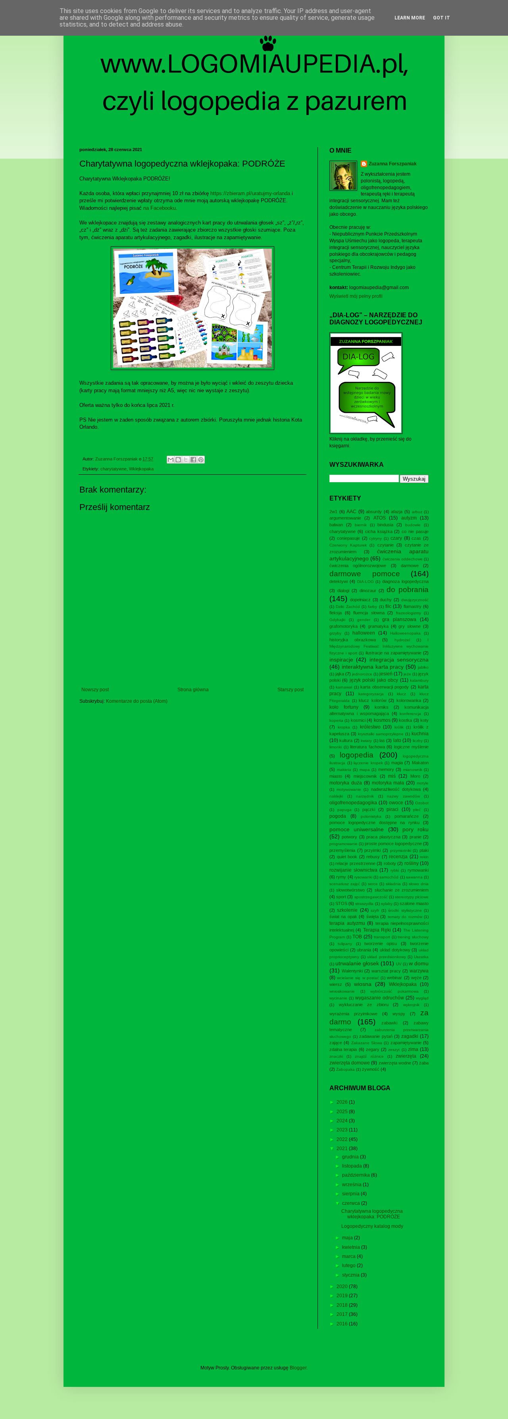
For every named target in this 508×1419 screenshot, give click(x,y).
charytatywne (113, 468)
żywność (370, 1069)
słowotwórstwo (350, 890)
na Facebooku (159, 208)
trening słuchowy (413, 937)
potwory (349, 836)
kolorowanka (408, 700)
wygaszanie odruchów (379, 998)
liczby (418, 740)
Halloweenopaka (405, 633)
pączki (368, 809)
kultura (345, 740)
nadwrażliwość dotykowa (396, 789)
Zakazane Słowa (366, 1043)
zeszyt (394, 1049)
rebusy (373, 856)
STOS (341, 903)
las (382, 740)
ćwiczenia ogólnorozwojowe (357, 565)
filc (388, 606)
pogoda (337, 816)
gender (363, 619)
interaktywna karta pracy (373, 666)
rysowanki (363, 877)
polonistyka (371, 816)
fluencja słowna (369, 612)
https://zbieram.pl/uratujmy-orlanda (250, 193)
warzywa (419, 971)
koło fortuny (343, 707)
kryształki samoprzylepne (381, 734)
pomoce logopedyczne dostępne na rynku (374, 822)
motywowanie (349, 789)
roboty (390, 863)
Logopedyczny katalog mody (372, 1226)
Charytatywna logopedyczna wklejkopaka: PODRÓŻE (372, 1214)
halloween (363, 633)
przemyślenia (342, 850)
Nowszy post (95, 689)
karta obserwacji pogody (384, 687)
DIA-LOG (365, 581)
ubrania (364, 949)
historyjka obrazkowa (352, 639)
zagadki (409, 1036)
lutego (349, 1265)
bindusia (385, 524)
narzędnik (365, 796)
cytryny (375, 538)
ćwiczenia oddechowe (403, 559)
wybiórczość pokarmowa (394, 991)
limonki (335, 747)
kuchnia (420, 733)
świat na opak (343, 916)
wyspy (399, 1013)
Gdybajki (337, 619)
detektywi (338, 581)
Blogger (298, 1368)
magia (397, 762)
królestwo (370, 727)
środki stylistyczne (404, 910)
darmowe (410, 565)
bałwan (336, 524)
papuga (344, 809)
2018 (343, 1305)
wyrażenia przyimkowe (353, 1013)
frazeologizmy (408, 613)
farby (372, 606)
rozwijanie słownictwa (353, 870)
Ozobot (422, 803)
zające (335, 1042)
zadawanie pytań (375, 1036)
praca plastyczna (383, 836)
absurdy (374, 511)
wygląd (422, 998)
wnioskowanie (342, 991)
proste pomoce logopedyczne (393, 843)
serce (373, 884)
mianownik (412, 769)
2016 (343, 1324)
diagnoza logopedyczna (405, 581)
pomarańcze (406, 816)
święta (372, 916)
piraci (392, 809)
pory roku (415, 829)
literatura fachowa (367, 746)
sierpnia (351, 1194)
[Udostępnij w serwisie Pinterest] (201, 460)
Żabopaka (345, 1069)
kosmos (382, 720)
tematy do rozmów (405, 917)
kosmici (358, 720)
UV (399, 964)
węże (416, 977)
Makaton (420, 762)
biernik (361, 525)
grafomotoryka (343, 626)
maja (348, 1238)
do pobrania (408, 589)
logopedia (356, 755)
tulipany (345, 944)
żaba (424, 1062)
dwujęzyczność (415, 600)
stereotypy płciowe (412, 897)
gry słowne (409, 626)
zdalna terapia (343, 1049)
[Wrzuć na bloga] (178, 460)
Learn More (409, 18)
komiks (382, 707)
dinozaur (368, 590)
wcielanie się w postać (358, 978)
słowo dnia (419, 884)
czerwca (351, 1203)
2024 (343, 1121)
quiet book (347, 856)
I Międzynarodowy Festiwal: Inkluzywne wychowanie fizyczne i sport (379, 647)
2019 (343, 1295)
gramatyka (378, 626)
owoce (396, 802)
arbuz (417, 512)
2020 (343, 1286)
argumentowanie (345, 518)
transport (382, 937)
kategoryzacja (371, 694)
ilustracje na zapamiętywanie (393, 652)
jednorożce (362, 674)
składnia (393, 884)
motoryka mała (388, 783)
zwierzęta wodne (395, 1062)
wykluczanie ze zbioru (364, 1004)
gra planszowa (399, 619)
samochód (388, 877)
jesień (386, 674)
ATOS (379, 518)
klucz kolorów (373, 700)
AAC (351, 511)
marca (349, 1256)
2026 (343, 1102)
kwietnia (351, 1247)
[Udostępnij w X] (186, 460)
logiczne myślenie (411, 746)
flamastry (412, 606)
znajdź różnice (369, 1056)
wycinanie (338, 998)
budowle (413, 525)
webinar (394, 977)
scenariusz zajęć (344, 884)
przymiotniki (400, 850)
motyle (423, 783)
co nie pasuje (415, 531)
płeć (417, 809)
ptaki (424, 850)
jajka (339, 673)
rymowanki (418, 870)
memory (386, 769)
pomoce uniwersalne (356, 829)
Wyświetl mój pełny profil (356, 296)
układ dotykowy (395, 949)
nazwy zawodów (403, 796)
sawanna (414, 877)
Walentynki (352, 970)
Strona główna (193, 689)
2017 (343, 1314)
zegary (372, 1049)
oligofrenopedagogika (353, 802)
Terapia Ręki (377, 930)
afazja (396, 511)
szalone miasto (414, 903)
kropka (344, 727)
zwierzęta (406, 1056)
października (356, 1175)
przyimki (372, 850)
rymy (341, 876)
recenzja (398, 856)
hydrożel (402, 640)
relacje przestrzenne (355, 863)
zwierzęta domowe (349, 1063)
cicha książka (379, 531)
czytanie (385, 545)
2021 (343, 1148)
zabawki (389, 1022)
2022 (343, 1139)
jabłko (423, 667)
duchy (386, 599)
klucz (401, 694)
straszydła (364, 903)
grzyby (335, 633)
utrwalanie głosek (357, 963)
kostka (405, 720)
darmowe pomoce (364, 574)
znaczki (336, 1056)
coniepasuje (348, 538)
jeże (407, 674)
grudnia (351, 1157)
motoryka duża (345, 783)
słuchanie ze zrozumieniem (402, 890)
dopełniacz (360, 599)
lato (397, 740)
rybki (395, 870)
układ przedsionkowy (386, 957)
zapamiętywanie (406, 1042)
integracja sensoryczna (399, 659)
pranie (415, 836)
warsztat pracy (386, 970)
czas (416, 538)
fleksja (335, 612)
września (352, 1184)
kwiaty (366, 740)
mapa (365, 769)
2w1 (333, 511)
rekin (424, 857)
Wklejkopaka (141, 468)
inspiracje (341, 659)
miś (392, 776)
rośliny (411, 863)
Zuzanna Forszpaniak (393, 164)
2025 (343, 1111)
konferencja (410, 713)
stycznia (351, 1275)
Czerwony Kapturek (348, 545)
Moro (415, 776)
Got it (441, 18)
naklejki (336, 796)
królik (399, 727)
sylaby (387, 903)
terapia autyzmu (347, 923)
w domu (419, 963)
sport (341, 896)
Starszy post (290, 689)
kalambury (419, 680)
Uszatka (421, 957)
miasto (335, 776)
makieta (344, 769)
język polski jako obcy (374, 680)
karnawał (344, 687)
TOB (357, 937)
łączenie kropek (368, 763)
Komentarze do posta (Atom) (136, 701)
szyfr (375, 910)
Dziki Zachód (348, 606)
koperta (336, 720)
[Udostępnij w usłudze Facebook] (193, 460)
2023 (343, 1130)
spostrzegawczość (371, 897)
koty (424, 720)
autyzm (409, 518)
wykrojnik (411, 1005)
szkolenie (347, 910)
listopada (352, 1166)
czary (396, 538)
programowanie (343, 844)
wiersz (335, 984)
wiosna (362, 984)
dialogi (343, 590)
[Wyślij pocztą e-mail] (171, 460)
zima (413, 1049)
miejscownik (365, 776)
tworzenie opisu (380, 943)
